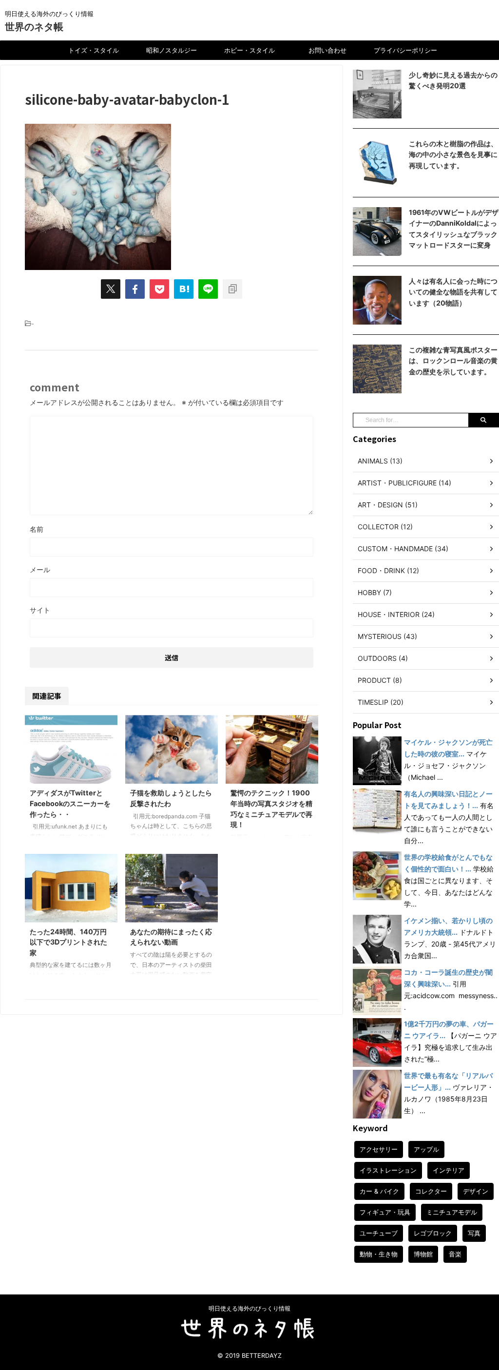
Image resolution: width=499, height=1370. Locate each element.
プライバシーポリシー (405, 50)
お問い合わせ (327, 50)
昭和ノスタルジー (171, 50)
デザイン (475, 1191)
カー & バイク (379, 1191)
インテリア (448, 1170)
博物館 (423, 1254)
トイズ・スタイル (93, 50)
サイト (40, 610)
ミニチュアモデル (451, 1212)
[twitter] (110, 289)
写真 (474, 1233)
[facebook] (135, 289)
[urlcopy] (232, 289)
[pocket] (159, 289)
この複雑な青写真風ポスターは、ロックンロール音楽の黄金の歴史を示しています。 (453, 361)
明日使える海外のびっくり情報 (249, 1308)
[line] (208, 289)
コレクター (431, 1191)
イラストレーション (388, 1170)
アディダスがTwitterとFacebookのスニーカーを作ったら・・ (70, 803)
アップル (426, 1149)
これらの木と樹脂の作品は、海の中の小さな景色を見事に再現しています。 (453, 154)
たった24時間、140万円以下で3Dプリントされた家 (68, 942)
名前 (36, 529)
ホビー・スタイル (249, 50)
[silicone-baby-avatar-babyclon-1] (183, 289)
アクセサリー (379, 1149)
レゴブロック (433, 1233)
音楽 (455, 1254)
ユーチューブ (379, 1233)
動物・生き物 (379, 1254)
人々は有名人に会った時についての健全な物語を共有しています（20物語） (453, 292)
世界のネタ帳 (34, 27)
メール (40, 569)
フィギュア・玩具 (385, 1212)
